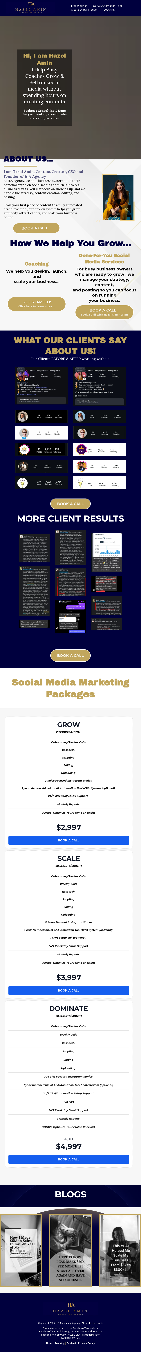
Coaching (109, 9)
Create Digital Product (84, 9)
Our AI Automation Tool (107, 5)
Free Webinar (79, 5)
